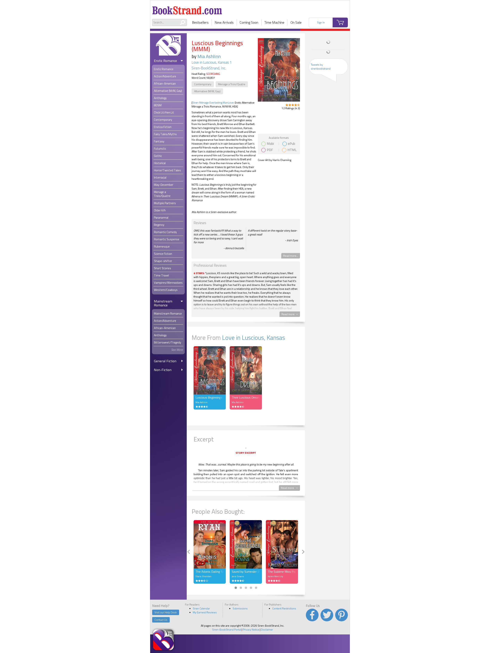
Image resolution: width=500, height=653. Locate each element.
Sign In (321, 22)
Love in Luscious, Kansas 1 (212, 62)
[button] (235, 588)
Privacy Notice (251, 629)
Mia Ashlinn (209, 56)
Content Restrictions (284, 608)
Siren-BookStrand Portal (226, 629)
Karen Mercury (275, 576)
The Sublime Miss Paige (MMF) (282, 571)
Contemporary (202, 84)
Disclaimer (267, 629)
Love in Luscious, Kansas (253, 337)
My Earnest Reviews (205, 612)
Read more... (290, 256)
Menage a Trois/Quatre (231, 84)
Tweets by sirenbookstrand (320, 67)
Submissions (240, 608)
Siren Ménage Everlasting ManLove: (213, 102)
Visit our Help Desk (165, 612)
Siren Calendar (201, 608)
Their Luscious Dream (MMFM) (246, 397)
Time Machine (274, 22)
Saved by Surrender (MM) (246, 571)
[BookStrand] (187, 8)
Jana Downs (238, 576)
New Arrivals (224, 22)
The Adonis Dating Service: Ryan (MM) (210, 571)
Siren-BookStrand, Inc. (209, 68)
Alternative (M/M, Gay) (207, 91)
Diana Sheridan (203, 576)
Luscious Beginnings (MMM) (210, 397)
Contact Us (160, 620)
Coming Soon (249, 22)
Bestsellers (200, 22)
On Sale (296, 22)
